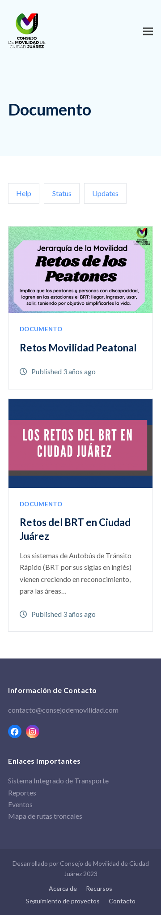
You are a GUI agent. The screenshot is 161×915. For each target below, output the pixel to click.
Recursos (99, 888)
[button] (148, 31)
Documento (41, 329)
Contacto (122, 901)
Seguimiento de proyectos (63, 901)
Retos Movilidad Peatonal (78, 348)
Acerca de (63, 888)
